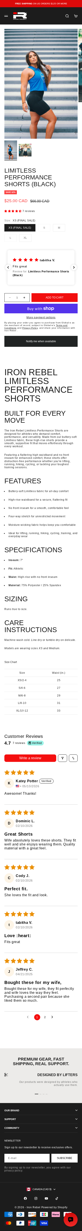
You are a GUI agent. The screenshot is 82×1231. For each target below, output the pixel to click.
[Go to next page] (53, 1017)
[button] (13, 211)
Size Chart (10, 662)
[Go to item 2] (25, 150)
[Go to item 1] (10, 150)
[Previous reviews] (8, 267)
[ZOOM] (76, 132)
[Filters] (62, 758)
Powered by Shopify (54, 1207)
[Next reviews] (74, 267)
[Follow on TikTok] (57, 1198)
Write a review (30, 758)
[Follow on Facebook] (25, 1198)
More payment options (41, 317)
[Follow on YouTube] (46, 1198)
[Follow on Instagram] (36, 1198)
